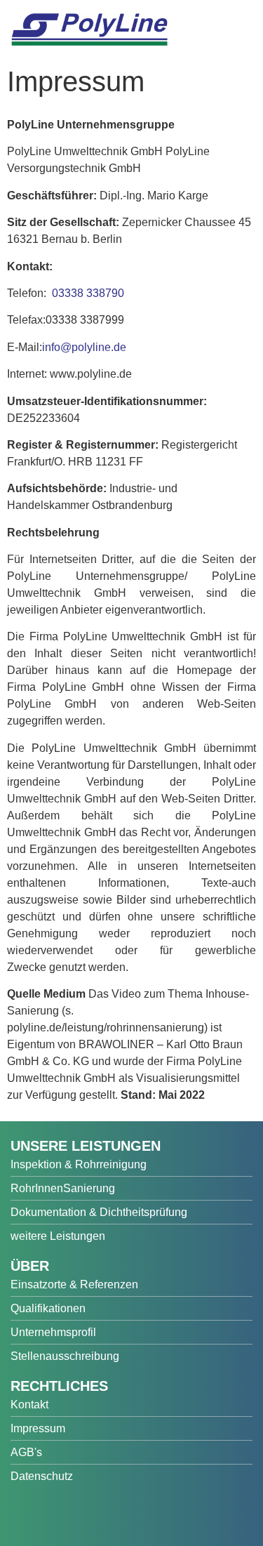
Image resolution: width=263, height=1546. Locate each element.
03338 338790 (86, 293)
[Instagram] (91, 1513)
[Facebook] (25, 1513)
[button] (238, 36)
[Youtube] (58, 1513)
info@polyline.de (84, 347)
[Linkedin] (124, 1513)
